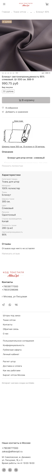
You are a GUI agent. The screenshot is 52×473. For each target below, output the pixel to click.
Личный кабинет (11, 354)
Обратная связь (11, 329)
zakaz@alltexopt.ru (12, 451)
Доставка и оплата (12, 366)
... (31, 12)
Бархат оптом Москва (14, 375)
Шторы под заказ (11, 315)
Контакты (7, 324)
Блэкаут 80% (42, 12)
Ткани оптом (19, 12)
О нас (5, 333)
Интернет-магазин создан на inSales (18, 383)
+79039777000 (10, 286)
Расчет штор (9, 361)
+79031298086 (10, 289)
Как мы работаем (11, 370)
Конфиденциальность (13, 345)
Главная (6, 12)
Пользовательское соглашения (18, 340)
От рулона (8, 91)
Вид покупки (7, 87)
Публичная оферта (12, 350)
